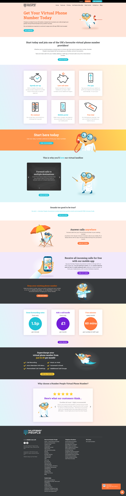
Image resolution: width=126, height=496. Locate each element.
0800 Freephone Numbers (71, 447)
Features (62, 5)
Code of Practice (48, 487)
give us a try (63, 215)
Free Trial (46, 460)
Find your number (46, 143)
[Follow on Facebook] (25, 443)
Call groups (47, 445)
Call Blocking (47, 468)
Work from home (48, 473)
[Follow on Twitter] (27, 443)
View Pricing (63, 342)
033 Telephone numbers (71, 444)
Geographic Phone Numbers (72, 451)
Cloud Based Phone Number (72, 454)
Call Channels (47, 455)
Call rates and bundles (49, 450)
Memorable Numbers (70, 448)
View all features (47, 374)
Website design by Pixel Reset (30, 456)
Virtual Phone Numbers (71, 441)
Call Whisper (47, 470)
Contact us (95, 5)
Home (57, 5)
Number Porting (48, 454)
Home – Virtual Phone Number (51, 441)
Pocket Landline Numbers (71, 453)
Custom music (47, 444)
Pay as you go (47, 463)
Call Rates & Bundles (77, 5)
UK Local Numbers (69, 443)
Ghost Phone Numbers (70, 455)
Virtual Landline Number (71, 457)
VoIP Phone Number (70, 458)
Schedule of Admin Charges (51, 489)
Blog (101, 5)
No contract (47, 461)
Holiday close (47, 471)
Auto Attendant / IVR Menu (51, 465)
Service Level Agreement (50, 491)
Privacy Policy (47, 485)
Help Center (88, 5)
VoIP (45, 458)
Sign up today (83, 243)
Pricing (69, 5)
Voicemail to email (48, 447)
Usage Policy (47, 484)
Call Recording (47, 464)
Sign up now (63, 59)
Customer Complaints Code (51, 488)
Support (81, 1)
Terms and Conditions (49, 480)
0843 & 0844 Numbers (70, 445)
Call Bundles (47, 457)
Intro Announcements (49, 443)
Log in (88, 1)
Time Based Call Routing (50, 467)
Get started (97, 1)
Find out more (83, 273)
